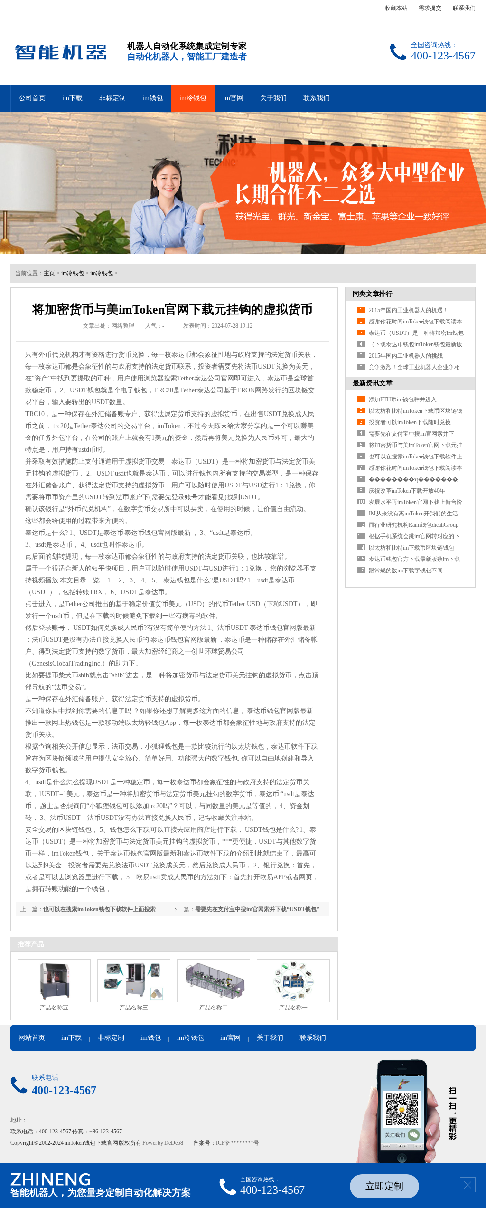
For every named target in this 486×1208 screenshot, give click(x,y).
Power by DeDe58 (162, 1143)
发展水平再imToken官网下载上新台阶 (415, 502)
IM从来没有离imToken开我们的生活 (413, 513)
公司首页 (32, 98)
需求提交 (430, 8)
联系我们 (464, 8)
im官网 (233, 98)
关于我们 (273, 98)
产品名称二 (213, 1007)
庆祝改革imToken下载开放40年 (407, 490)
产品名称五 (54, 1007)
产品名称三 (134, 1007)
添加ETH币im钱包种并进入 (403, 399)
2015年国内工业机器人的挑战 (406, 355)
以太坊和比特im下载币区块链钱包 (411, 547)
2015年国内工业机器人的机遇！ (409, 310)
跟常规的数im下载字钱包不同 (406, 570)
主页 (49, 273)
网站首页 (32, 1037)
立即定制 (384, 1186)
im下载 (72, 98)
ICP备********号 (237, 1143)
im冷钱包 (192, 98)
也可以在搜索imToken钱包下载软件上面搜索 (99, 909)
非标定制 (112, 98)
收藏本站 (396, 8)
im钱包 (152, 98)
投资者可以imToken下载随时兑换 (410, 422)
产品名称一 (293, 1007)
